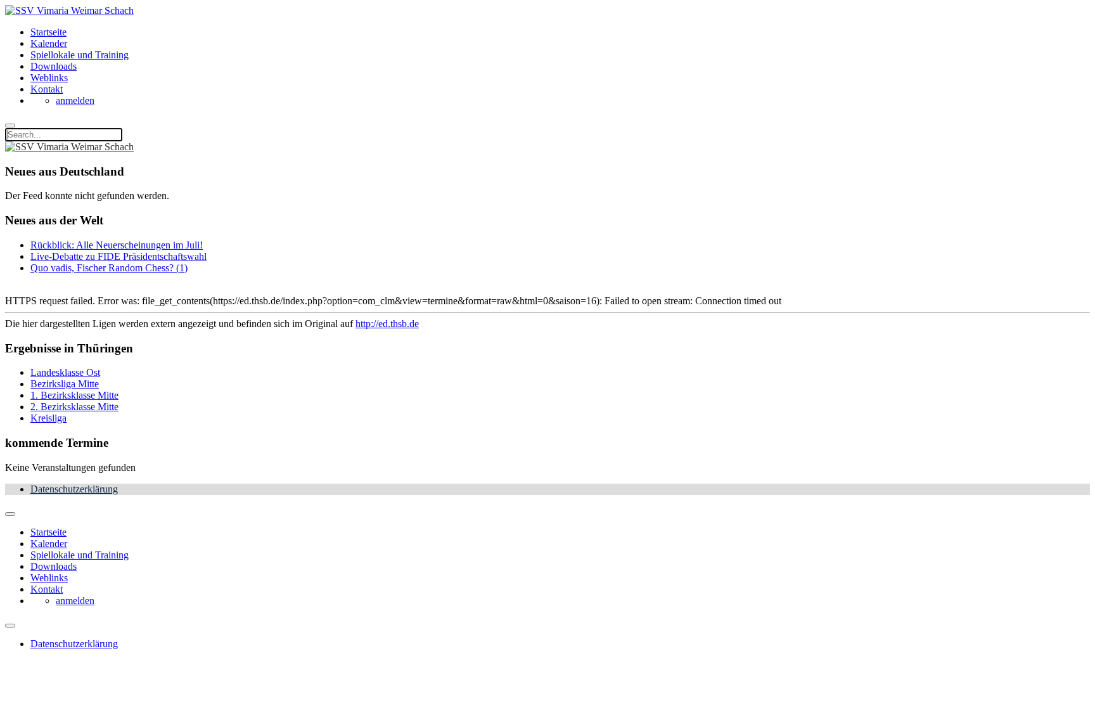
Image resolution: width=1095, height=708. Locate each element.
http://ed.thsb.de (387, 323)
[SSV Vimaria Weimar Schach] (69, 10)
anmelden (75, 100)
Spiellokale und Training (79, 54)
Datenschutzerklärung (74, 489)
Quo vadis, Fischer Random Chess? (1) (109, 267)
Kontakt (46, 89)
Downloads (53, 66)
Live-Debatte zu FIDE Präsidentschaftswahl (118, 256)
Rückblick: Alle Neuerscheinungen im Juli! (116, 245)
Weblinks (49, 77)
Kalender (48, 43)
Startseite (48, 32)
